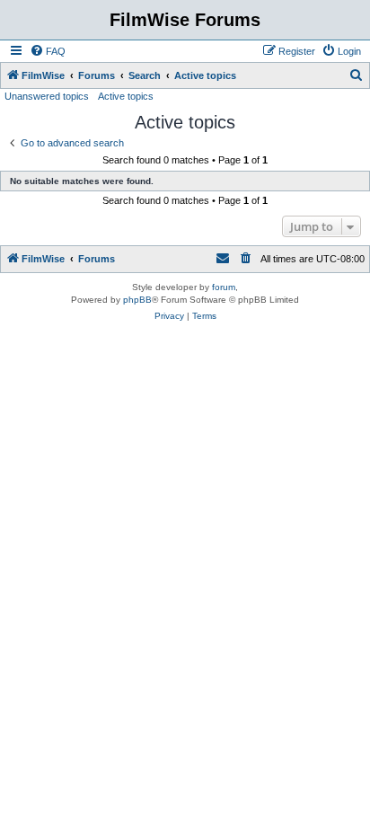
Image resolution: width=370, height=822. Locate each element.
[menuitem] (48, 51)
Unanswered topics (46, 96)
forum (223, 287)
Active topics (126, 96)
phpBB (137, 300)
